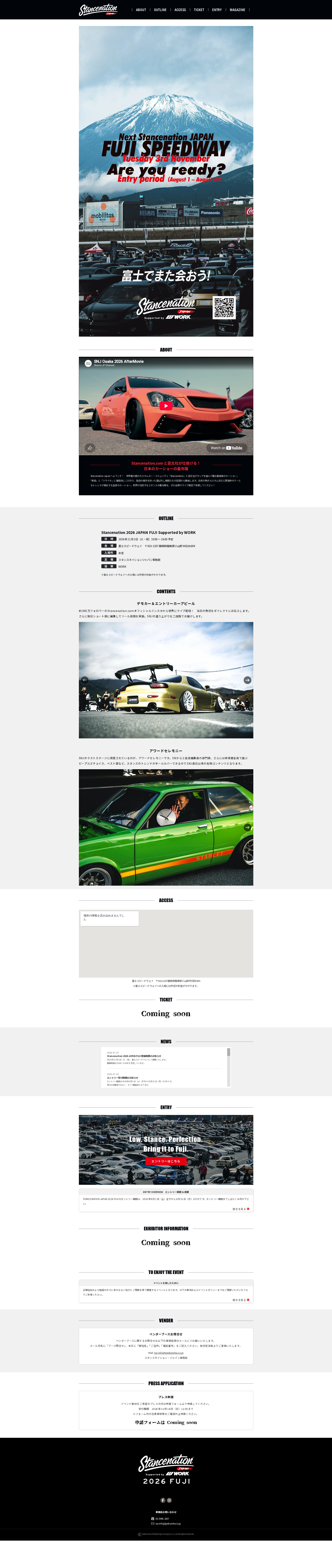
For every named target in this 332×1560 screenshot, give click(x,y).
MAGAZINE (237, 10)
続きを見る (239, 1209)
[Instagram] (169, 1500)
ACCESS (180, 10)
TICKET (199, 10)
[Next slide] (247, 680)
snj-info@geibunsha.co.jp (169, 1353)
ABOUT (141, 10)
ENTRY (217, 10)
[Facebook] (163, 1500)
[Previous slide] (85, 680)
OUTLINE (160, 10)
